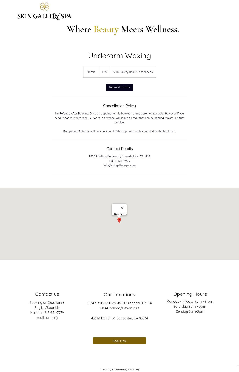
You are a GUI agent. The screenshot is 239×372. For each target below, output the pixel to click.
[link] (119, 87)
